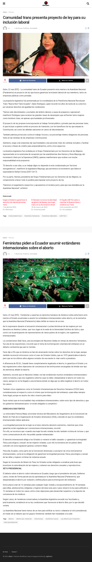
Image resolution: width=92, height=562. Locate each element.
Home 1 (14, 552)
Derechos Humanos (32, 216)
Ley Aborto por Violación (70, 519)
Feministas (38, 519)
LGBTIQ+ (63, 216)
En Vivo (5, 552)
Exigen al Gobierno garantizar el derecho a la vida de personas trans (15, 202)
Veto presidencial (10, 522)
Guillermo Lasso (52, 519)
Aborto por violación (24, 519)
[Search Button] (88, 3)
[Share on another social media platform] (87, 81)
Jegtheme (49, 556)
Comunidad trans (15, 216)
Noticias (11, 12)
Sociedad (33, 28)
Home (5, 12)
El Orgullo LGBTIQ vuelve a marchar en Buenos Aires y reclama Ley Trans (70, 202)
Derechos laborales (49, 216)
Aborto (11, 519)
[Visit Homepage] (46, 3)
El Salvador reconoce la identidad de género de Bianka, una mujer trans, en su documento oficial (44, 202)
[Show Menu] (4, 3)
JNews (10, 556)
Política (26, 28)
